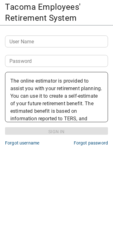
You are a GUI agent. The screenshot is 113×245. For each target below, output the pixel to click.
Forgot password (91, 142)
